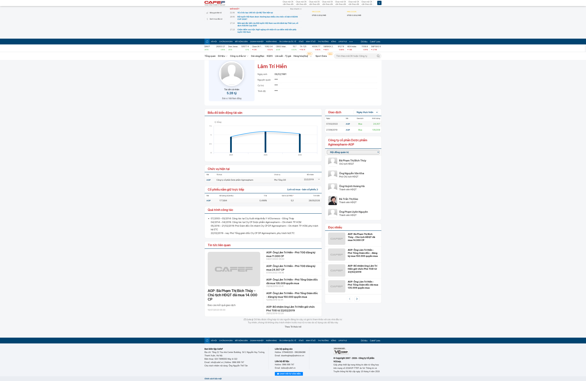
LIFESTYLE (342, 41)
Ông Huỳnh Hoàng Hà (352, 186)
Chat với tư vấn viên (290, 374)
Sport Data (321, 56)
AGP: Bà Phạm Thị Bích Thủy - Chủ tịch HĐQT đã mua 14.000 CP (232, 294)
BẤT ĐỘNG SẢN (241, 41)
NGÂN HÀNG (271, 41)
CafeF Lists (375, 41)
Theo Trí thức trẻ (293, 326)
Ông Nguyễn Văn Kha (351, 173)
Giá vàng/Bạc (257, 56)
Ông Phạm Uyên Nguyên (353, 211)
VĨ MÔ (301, 41)
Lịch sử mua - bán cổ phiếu (301, 189)
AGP (208, 180)
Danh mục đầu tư (216, 19)
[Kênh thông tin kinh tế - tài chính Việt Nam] (214, 3)
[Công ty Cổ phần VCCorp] (341, 354)
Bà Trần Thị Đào (348, 199)
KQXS (269, 56)
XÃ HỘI (214, 41)
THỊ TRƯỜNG (323, 41)
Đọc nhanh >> (296, 9)
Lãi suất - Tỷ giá (283, 56)
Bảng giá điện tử (216, 13)
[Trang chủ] (207, 41)
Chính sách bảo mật (213, 378)
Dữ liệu (364, 41)
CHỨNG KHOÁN (226, 41)
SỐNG (333, 41)
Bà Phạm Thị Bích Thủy (352, 160)
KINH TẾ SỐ (310, 41)
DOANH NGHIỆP (257, 41)
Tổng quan (209, 56)
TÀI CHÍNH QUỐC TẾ (287, 41)
